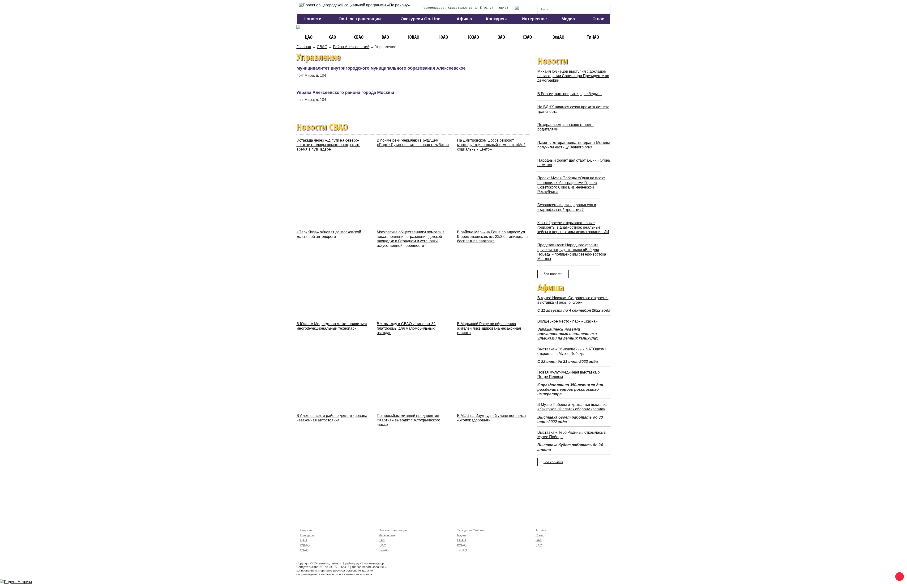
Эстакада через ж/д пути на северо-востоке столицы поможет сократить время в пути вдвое (328, 144)
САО (332, 37)
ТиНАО (593, 37)
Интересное (534, 19)
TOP (898, 575)
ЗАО (501, 37)
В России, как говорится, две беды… (569, 94)
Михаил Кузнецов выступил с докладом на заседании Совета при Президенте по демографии (573, 75)
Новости (312, 19)
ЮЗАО (473, 37)
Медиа (568, 19)
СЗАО (527, 37)
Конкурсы (496, 19)
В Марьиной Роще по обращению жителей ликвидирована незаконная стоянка (489, 328)
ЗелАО (558, 37)
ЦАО (308, 37)
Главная (303, 47)
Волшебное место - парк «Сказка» (567, 321)
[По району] (354, 5)
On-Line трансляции (359, 19)
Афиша (464, 19)
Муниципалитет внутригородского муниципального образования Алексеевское (381, 68)
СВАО (359, 37)
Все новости (552, 274)
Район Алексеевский (351, 47)
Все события (553, 462)
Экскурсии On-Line (420, 19)
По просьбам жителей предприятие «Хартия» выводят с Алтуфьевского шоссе (408, 420)
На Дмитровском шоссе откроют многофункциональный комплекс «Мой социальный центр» (491, 144)
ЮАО (443, 37)
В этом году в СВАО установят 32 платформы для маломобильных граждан (406, 328)
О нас (598, 19)
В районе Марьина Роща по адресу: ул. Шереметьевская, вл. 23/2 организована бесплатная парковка (492, 236)
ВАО (385, 37)
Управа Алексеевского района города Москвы (345, 92)
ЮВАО (413, 37)
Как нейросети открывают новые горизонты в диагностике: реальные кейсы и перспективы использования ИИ (573, 227)
